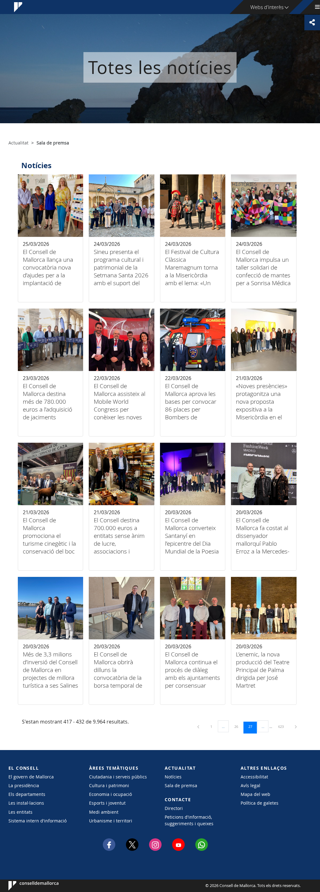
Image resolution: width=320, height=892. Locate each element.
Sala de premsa (181, 785)
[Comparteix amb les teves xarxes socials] (312, 22)
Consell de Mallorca (27, 886)
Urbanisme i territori (110, 821)
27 (252, 726)
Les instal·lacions (26, 803)
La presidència (23, 785)
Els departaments (26, 794)
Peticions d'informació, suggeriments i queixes (189, 820)
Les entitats (20, 812)
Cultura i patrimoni (109, 785)
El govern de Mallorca (31, 777)
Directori (174, 808)
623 (283, 726)
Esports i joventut (107, 803)
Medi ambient (103, 812)
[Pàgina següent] (295, 726)
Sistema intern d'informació (37, 821)
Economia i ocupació (110, 794)
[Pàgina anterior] (199, 726)
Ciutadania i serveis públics (118, 777)
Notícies (173, 777)
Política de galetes (259, 803)
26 (238, 726)
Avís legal (250, 785)
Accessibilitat (254, 777)
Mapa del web (255, 794)
